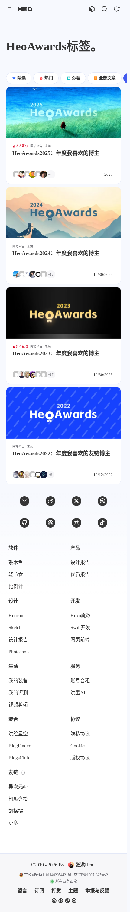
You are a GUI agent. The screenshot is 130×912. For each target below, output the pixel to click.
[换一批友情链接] (23, 772)
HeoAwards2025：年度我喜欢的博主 (55, 153)
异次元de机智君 (22, 786)
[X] (76, 501)
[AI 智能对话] (116, 9)
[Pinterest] (50, 523)
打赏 (56, 890)
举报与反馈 (97, 890)
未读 (48, 146)
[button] (9, 9)
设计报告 (80, 562)
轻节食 (15, 574)
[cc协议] (64, 901)
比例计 (15, 586)
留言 (22, 890)
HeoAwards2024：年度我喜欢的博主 (55, 253)
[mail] (24, 501)
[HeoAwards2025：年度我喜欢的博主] (63, 112)
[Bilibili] (76, 523)
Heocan (15, 615)
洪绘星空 (18, 733)
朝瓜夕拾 (18, 798)
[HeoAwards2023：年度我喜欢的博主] (63, 313)
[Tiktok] (102, 523)
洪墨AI (77, 692)
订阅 (39, 890)
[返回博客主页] (25, 9)
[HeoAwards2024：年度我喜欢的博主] (63, 212)
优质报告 (80, 574)
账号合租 (80, 680)
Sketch (14, 627)
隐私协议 (80, 733)
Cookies (78, 745)
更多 (13, 822)
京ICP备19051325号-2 (91, 875)
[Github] (24, 523)
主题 (73, 890)
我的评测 (18, 692)
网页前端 (80, 639)
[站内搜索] (104, 9)
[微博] (50, 501)
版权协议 (80, 757)
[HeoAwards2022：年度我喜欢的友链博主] (63, 413)
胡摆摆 (15, 810)
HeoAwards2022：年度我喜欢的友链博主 (61, 453)
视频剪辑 (18, 704)
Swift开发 (80, 627)
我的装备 (18, 680)
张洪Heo (84, 864)
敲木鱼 (15, 562)
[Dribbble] (102, 501)
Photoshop (18, 651)
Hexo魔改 (80, 615)
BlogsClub (18, 757)
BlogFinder (19, 745)
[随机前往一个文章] (91, 9)
